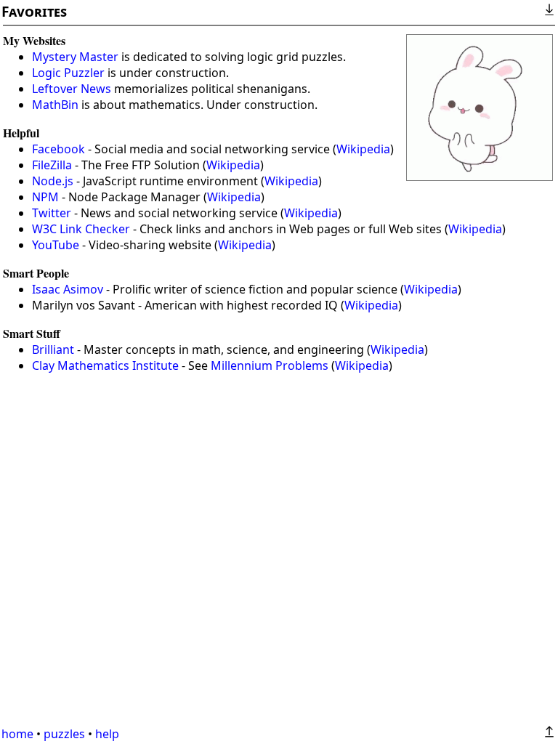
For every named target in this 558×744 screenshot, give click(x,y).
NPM (45, 197)
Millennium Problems (269, 365)
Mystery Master (75, 57)
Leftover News (71, 89)
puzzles (64, 734)
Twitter (51, 213)
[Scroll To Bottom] (549, 9)
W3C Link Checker (81, 229)
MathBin (55, 105)
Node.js (52, 181)
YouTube (55, 245)
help (107, 734)
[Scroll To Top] (549, 731)
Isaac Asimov (67, 289)
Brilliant (53, 349)
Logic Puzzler (68, 73)
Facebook (58, 149)
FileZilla (52, 165)
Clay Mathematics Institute (105, 365)
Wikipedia (363, 149)
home (17, 734)
